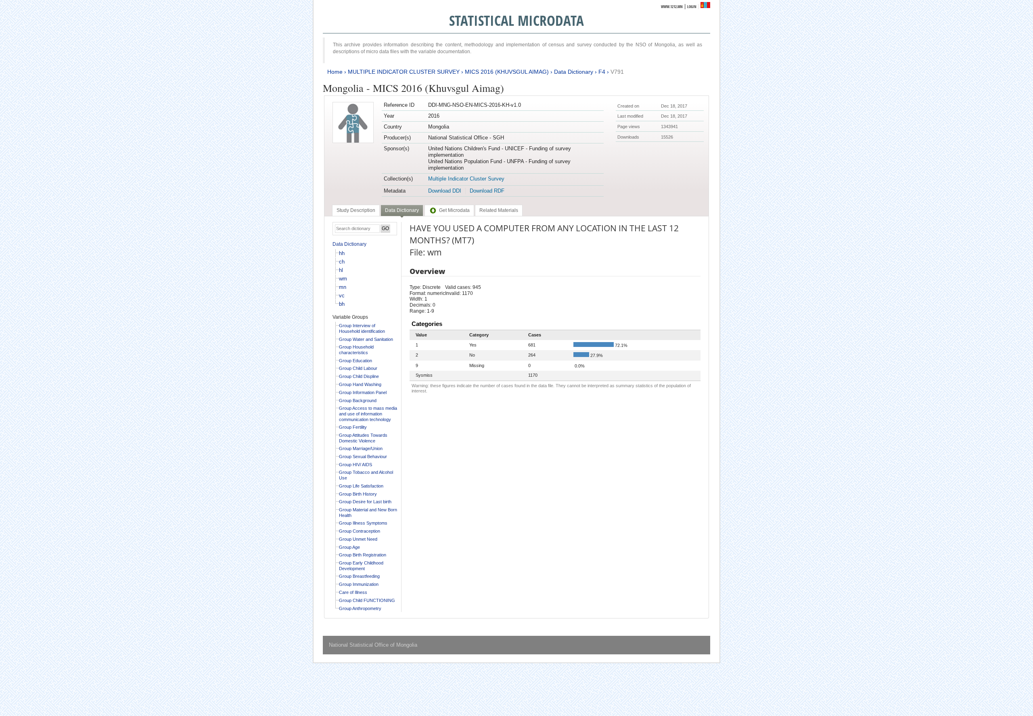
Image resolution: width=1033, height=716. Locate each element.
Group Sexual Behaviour (363, 456)
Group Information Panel (363, 392)
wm (343, 279)
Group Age (349, 547)
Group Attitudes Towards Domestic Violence (363, 438)
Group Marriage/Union (361, 448)
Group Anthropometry (360, 608)
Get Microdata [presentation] (454, 210)
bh (342, 304)
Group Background (357, 400)
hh (342, 253)
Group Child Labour (358, 368)
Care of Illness (353, 592)
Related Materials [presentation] (498, 210)
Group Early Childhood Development (361, 565)
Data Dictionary (573, 71)
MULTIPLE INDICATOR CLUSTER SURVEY (404, 71)
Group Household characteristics (356, 350)
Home (335, 71)
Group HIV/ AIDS (355, 464)
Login (691, 6)
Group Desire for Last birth (365, 501)
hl (341, 270)
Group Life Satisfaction (361, 486)
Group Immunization (358, 584)
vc (342, 296)
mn (342, 287)
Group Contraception (359, 531)
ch (342, 262)
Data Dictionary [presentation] (402, 210)
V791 (617, 71)
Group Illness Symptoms (363, 523)
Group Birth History (358, 494)
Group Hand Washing (360, 384)
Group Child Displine (359, 376)
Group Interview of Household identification (362, 328)
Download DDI (444, 191)
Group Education (355, 360)
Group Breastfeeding (359, 576)
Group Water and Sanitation (366, 339)
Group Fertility (353, 427)
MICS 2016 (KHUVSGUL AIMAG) (507, 71)
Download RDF (487, 191)
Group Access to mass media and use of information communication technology (368, 413)
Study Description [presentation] (356, 210)
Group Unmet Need (358, 539)
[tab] (356, 210)
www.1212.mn (672, 6)
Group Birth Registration (362, 554)
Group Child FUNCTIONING (367, 600)
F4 (601, 71)
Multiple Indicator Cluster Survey (466, 179)
